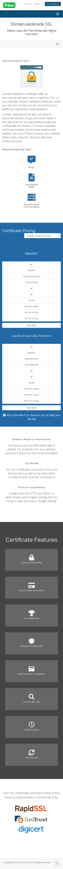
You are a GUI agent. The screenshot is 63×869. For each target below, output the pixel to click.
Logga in (37, 4)
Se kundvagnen (53, 4)
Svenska (26, 4)
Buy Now (31, 325)
